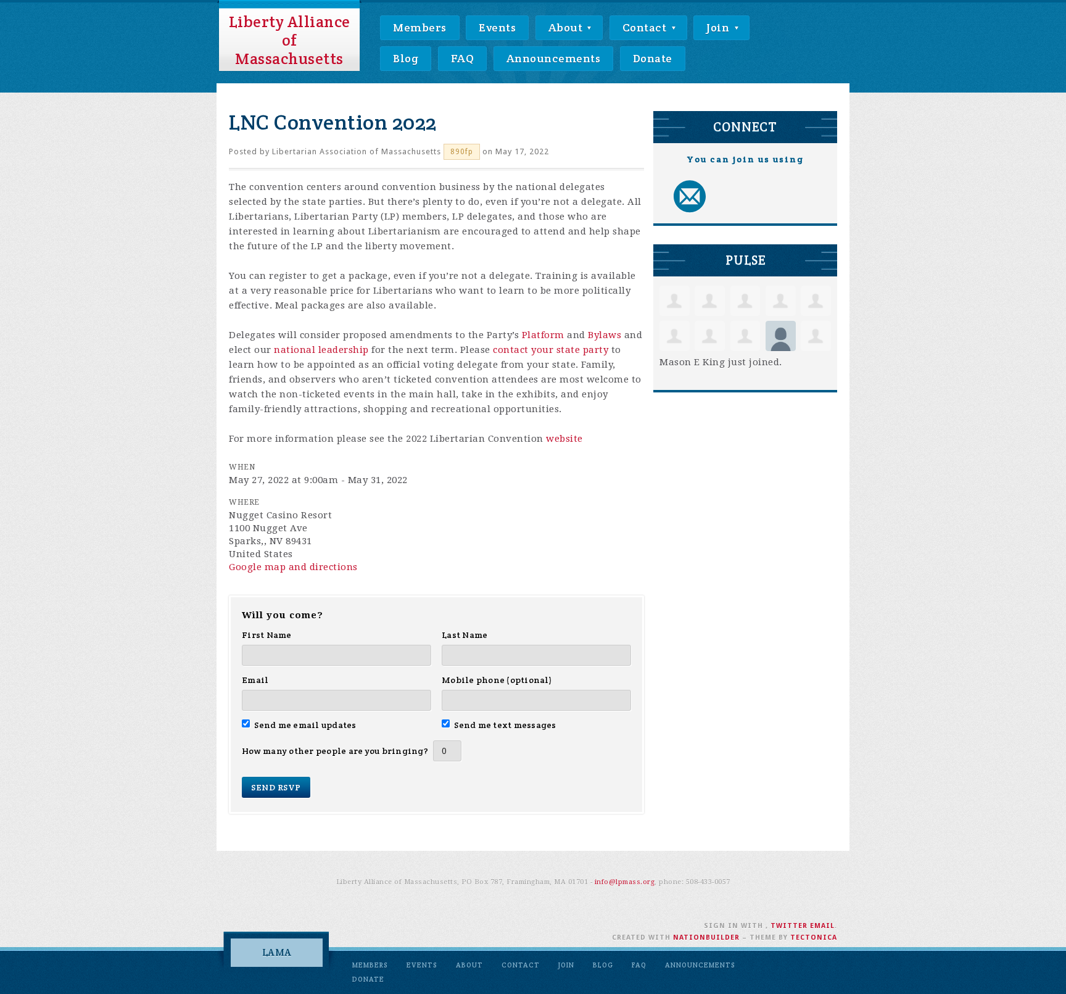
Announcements (553, 58)
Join (719, 27)
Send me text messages (505, 725)
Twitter (789, 926)
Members (420, 27)
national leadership (321, 349)
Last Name (464, 634)
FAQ (462, 58)
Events (497, 27)
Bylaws (604, 335)
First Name (267, 634)
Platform (543, 335)
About (566, 27)
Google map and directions (293, 567)
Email (255, 679)
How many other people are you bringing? (335, 750)
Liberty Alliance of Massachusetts (289, 40)
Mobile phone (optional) (497, 679)
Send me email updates (305, 725)
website (564, 438)
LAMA (277, 952)
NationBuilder (706, 938)
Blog (405, 58)
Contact (645, 27)
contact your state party (550, 349)
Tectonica (813, 938)
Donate (652, 58)
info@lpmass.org (625, 882)
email (822, 926)
